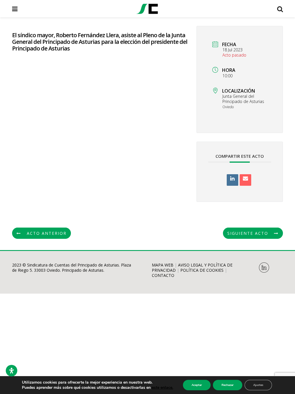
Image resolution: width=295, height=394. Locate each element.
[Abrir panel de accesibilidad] (11, 370)
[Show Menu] (15, 8)
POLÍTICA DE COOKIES (202, 270)
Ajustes (258, 385)
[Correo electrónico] (245, 180)
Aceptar (197, 385)
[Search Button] (280, 8)
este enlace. (162, 387)
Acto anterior (47, 233)
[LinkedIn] (232, 180)
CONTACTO (163, 275)
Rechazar (228, 385)
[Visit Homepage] (147, 8)
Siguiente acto (247, 233)
